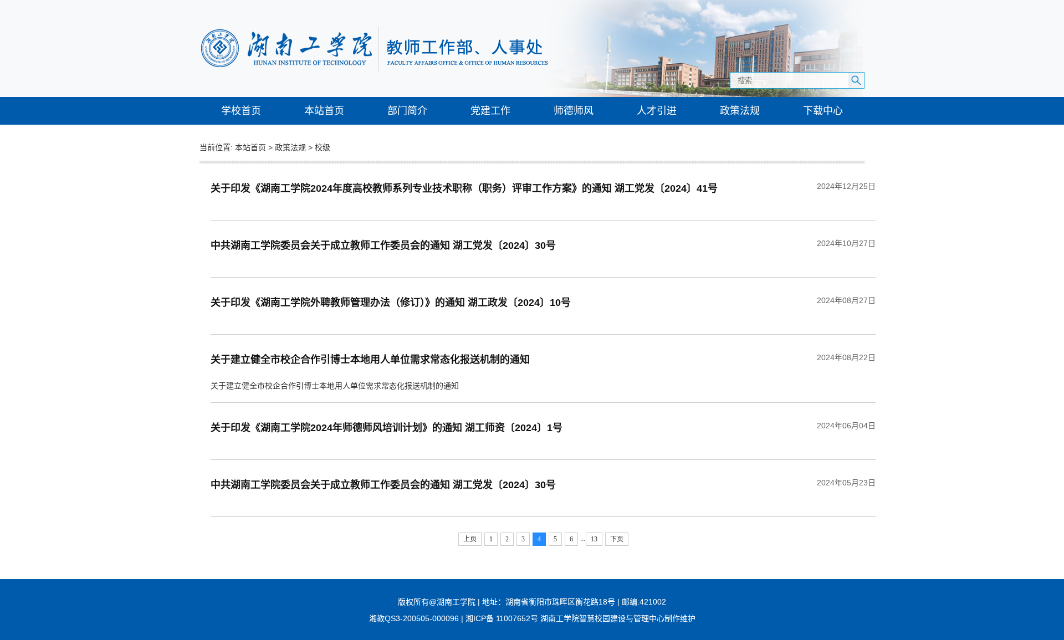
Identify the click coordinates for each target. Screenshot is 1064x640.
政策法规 (740, 110)
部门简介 (407, 110)
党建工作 (490, 110)
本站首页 (324, 110)
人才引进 (657, 110)
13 (594, 539)
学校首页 (241, 110)
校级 (322, 147)
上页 (470, 539)
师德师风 (574, 110)
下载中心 (823, 110)
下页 (616, 539)
